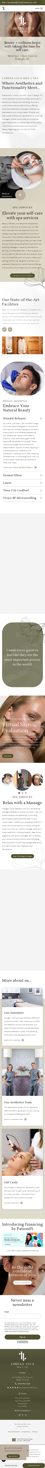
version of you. (22, 1271)
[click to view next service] (19, 793)
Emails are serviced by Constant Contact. (17, 1331)
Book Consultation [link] (22, 1410)
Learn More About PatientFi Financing (23, 1250)
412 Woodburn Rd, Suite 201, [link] (22, 1378)
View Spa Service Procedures (22, 275)
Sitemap (34, 1432)
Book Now (7, 756)
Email (7, 1312)
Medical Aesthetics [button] (7, 195)
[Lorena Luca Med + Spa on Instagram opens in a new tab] (19, 1415)
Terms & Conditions (14, 1432)
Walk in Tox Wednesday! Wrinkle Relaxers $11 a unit (19, 2)
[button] (41, 8)
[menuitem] (19, 1415)
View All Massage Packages (22, 856)
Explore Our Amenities (12, 1040)
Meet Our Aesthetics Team (13, 1119)
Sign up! (22, 1337)
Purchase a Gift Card (11, 1203)
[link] (22, 1383)
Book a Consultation (22, 1283)
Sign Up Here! (13, 1456)
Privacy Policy (26, 1432)
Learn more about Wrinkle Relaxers (18, 467)
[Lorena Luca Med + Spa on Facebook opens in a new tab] (23, 1415)
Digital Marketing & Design (25, 1439)
